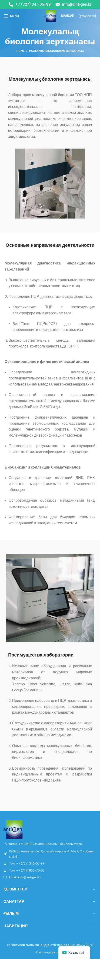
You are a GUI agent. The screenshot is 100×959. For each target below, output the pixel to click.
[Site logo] (50, 15)
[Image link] (13, 829)
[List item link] (50, 854)
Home (20, 50)
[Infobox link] (30, 4)
